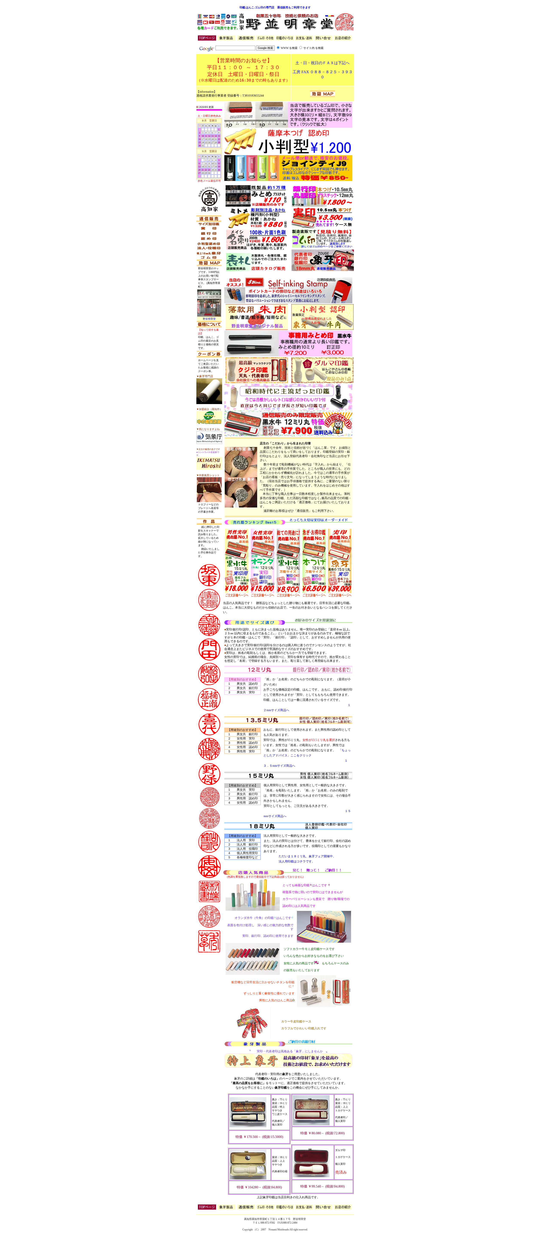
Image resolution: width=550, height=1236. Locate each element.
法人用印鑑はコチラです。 (297, 861)
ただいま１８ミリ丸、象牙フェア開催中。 (300, 856)
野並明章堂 (209, 318)
